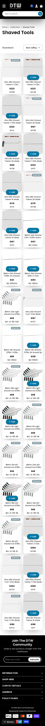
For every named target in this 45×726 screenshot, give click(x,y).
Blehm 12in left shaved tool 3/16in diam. (33, 497)
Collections (15, 27)
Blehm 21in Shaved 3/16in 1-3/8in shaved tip (12, 344)
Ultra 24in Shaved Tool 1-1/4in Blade (33, 305)
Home (5, 27)
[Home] (15, 6)
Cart (41, 6)
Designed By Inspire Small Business (22, 711)
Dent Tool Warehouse (26, 708)
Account (36, 6)
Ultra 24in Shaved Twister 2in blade (33, 114)
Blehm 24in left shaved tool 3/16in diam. (33, 458)
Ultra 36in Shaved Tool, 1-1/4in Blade (12, 612)
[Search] (40, 14)
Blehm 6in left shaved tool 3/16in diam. (12, 535)
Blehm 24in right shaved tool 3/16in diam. (12, 305)
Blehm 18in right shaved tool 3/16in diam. (12, 382)
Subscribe (34, 659)
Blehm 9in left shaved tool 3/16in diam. (12, 458)
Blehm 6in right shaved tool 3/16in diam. (33, 420)
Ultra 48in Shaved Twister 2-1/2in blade (12, 76)
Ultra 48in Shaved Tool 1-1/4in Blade (12, 573)
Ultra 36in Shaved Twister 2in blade (33, 191)
